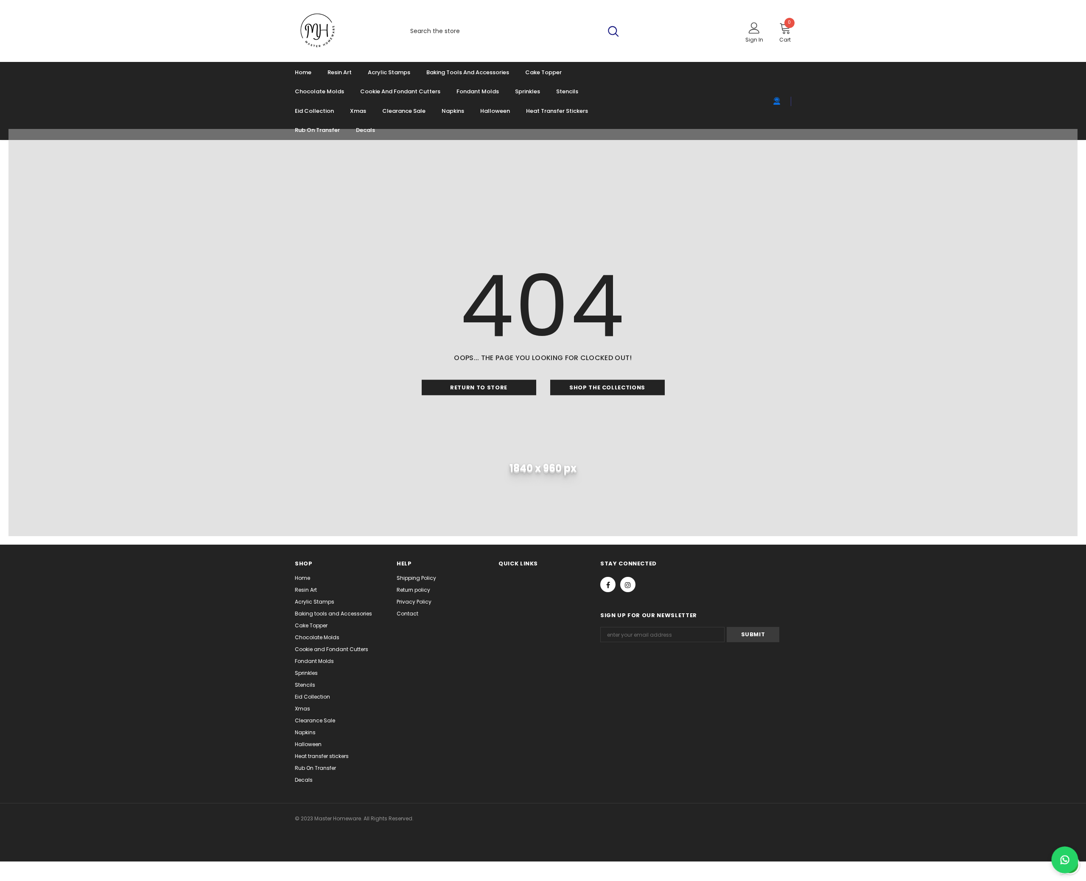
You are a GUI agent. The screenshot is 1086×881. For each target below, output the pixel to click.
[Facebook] (608, 584)
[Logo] (342, 31)
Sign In (754, 39)
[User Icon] (754, 28)
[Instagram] (627, 584)
